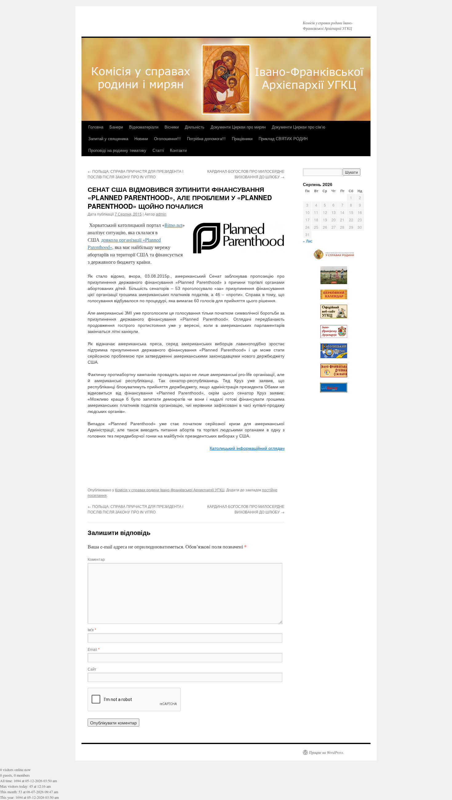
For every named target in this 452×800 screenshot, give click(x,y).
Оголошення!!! (167, 138)
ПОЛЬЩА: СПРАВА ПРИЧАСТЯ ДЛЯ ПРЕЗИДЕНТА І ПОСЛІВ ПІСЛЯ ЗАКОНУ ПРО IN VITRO (135, 173)
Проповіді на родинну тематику (117, 150)
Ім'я (92, 629)
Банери (116, 127)
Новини (141, 138)
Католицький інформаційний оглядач (247, 448)
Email (94, 649)
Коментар (96, 559)
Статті (158, 150)
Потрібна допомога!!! (206, 138)
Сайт (92, 668)
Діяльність (194, 127)
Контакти (178, 150)
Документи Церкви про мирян (238, 127)
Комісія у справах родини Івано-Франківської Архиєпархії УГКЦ (169, 489)
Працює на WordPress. (326, 752)
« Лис (307, 241)
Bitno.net (173, 225)
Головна (95, 127)
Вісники (172, 127)
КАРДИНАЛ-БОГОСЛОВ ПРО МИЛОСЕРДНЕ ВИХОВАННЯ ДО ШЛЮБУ (245, 173)
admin (161, 213)
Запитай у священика (108, 138)
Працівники (242, 138)
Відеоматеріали (143, 127)
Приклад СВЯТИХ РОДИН (283, 138)
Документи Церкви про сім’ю (298, 127)
